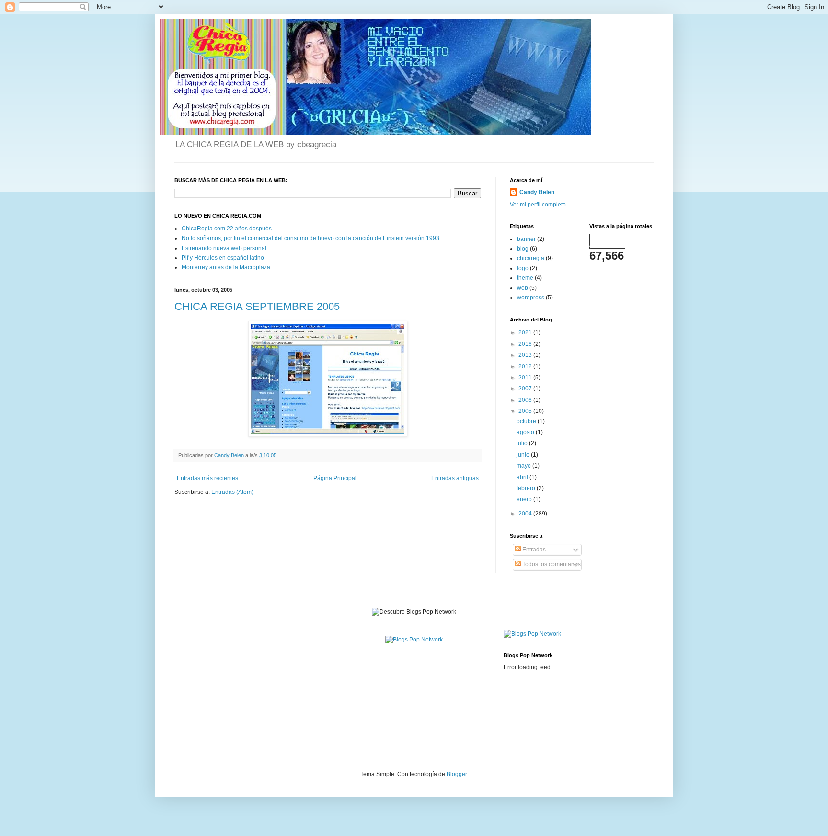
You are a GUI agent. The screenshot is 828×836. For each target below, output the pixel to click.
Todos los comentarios (551, 564)
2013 (525, 355)
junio (524, 454)
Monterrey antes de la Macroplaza (226, 267)
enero (525, 499)
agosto (526, 432)
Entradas (533, 549)
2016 (525, 344)
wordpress (530, 297)
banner (526, 239)
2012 (525, 366)
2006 (525, 400)
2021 (525, 332)
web (522, 288)
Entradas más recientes (207, 478)
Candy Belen (536, 192)
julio (523, 443)
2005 (525, 411)
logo (523, 268)
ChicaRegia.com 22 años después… (229, 228)
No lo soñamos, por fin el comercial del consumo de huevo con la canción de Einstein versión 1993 (310, 238)
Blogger (457, 774)
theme (525, 278)
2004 (525, 513)
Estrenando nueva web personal (224, 248)
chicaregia (530, 258)
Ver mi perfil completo (538, 204)
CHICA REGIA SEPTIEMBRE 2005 (257, 306)
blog (523, 248)
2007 (525, 388)
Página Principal (334, 478)
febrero (527, 488)
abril (523, 477)
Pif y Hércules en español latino (223, 257)
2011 (525, 377)
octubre (527, 421)
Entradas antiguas (455, 478)
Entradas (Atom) (232, 492)
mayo (524, 465)
